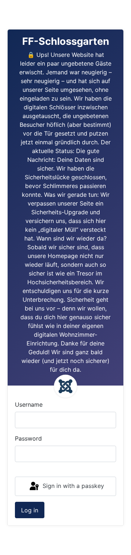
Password (28, 438)
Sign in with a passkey (72, 485)
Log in (29, 510)
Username (29, 404)
